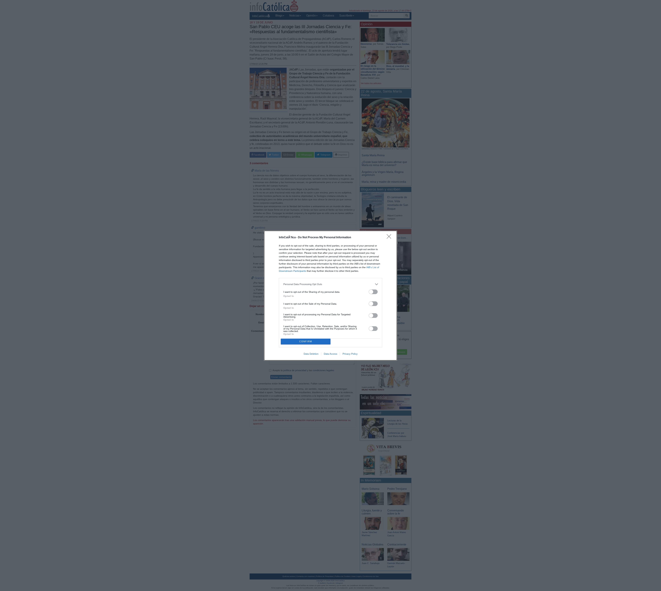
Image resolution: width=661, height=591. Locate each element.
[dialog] (330, 295)
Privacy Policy (350, 353)
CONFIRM (305, 341)
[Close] (390, 237)
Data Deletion (311, 353)
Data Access (330, 353)
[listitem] (330, 284)
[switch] (373, 291)
